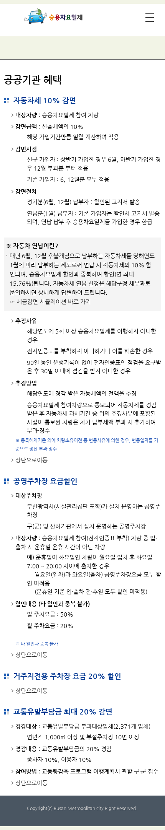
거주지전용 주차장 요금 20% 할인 (67, 676)
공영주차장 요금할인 (45, 481)
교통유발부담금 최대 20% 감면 (62, 712)
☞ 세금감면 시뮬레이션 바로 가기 (50, 301)
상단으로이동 (31, 460)
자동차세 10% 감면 (44, 100)
